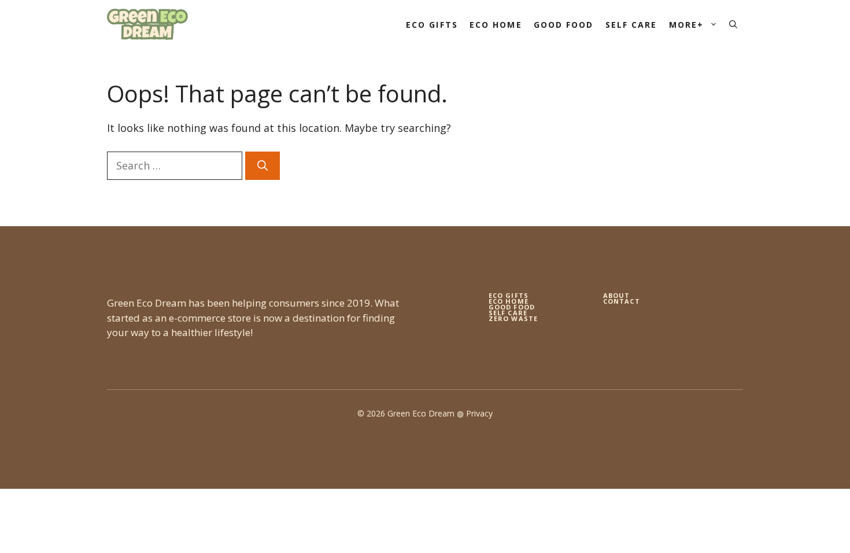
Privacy (479, 413)
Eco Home (496, 24)
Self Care (631, 24)
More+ (686, 24)
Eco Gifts (432, 24)
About (616, 295)
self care (508, 312)
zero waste (513, 318)
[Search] (262, 166)
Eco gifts (509, 295)
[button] (733, 25)
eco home (509, 301)
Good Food (564, 24)
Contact (621, 301)
